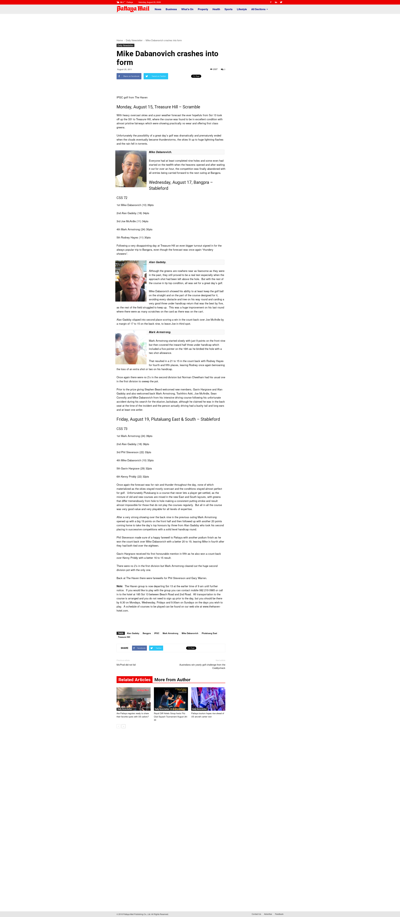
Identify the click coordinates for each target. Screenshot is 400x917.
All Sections (258, 9)
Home (120, 40)
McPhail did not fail (126, 664)
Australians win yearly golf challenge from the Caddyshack (202, 666)
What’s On (187, 9)
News (158, 9)
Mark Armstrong (170, 633)
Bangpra (147, 633)
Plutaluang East (209, 633)
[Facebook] (270, 2)
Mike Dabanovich (190, 633)
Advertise (268, 914)
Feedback (279, 914)
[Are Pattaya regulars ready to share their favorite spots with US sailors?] (134, 699)
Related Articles (134, 679)
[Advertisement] (200, 25)
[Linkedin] (276, 2)
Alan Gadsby (133, 633)
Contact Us (256, 914)
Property (203, 9)
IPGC (156, 633)
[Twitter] (281, 2)
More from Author (172, 679)
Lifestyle (242, 9)
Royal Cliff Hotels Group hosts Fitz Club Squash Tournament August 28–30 (171, 716)
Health (216, 9)
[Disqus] (171, 778)
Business (171, 9)
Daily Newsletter (125, 45)
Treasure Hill (124, 636)
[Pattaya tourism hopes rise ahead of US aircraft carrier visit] (208, 699)
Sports (228, 9)
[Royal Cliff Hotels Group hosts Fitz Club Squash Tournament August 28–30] (171, 699)
